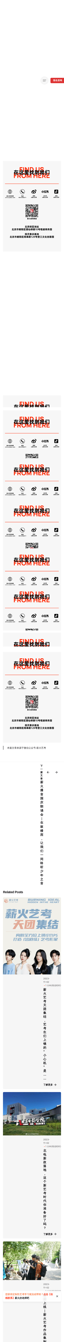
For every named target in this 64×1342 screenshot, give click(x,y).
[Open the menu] (44, 80)
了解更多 (48, 1084)
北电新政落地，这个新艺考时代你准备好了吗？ (44, 1189)
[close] (57, 1296)
